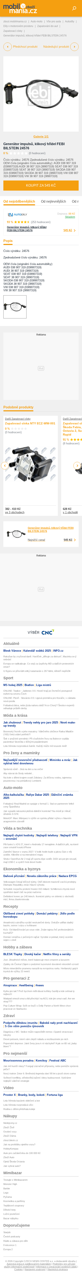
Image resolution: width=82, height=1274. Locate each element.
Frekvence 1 (9, 1245)
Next (77, 466)
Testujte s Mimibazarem (15, 1180)
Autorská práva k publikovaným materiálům (29, 1264)
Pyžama (7, 1197)
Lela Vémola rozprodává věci (18, 1105)
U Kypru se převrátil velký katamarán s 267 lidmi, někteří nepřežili (36, 671)
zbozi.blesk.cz (10, 1140)
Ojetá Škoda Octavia (14, 1161)
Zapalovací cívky (12, 30)
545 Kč (67, 230)
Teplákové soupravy (13, 1205)
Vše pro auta (53, 21)
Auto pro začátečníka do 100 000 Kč (22, 1153)
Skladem (70, 216)
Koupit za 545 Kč (41, 185)
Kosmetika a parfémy (14, 1201)
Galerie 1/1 (41, 136)
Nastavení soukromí (35, 1269)
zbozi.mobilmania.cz (15, 21)
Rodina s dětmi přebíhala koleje (19, 1109)
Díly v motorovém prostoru (18, 26)
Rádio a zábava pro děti (15, 1241)
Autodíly (69, 21)
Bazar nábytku (10, 1218)
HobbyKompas (11, 1148)
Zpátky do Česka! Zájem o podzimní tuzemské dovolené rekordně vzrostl (40, 964)
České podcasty (11, 1236)
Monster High (10, 1184)
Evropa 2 (8, 1249)
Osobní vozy (10, 1131)
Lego (5, 1192)
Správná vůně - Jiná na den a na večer (23, 769)
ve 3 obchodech (14, 512)
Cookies (18, 1269)
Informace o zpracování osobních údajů (56, 1266)
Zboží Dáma (9, 1136)
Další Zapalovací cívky (17, 418)
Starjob (7, 1232)
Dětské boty (9, 1209)
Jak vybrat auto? (12, 1166)
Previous (5, 465)
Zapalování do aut (47, 26)
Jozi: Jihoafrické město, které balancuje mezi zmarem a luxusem (36, 960)
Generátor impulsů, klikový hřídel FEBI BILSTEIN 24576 (26, 229)
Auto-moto (36, 21)
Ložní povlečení (11, 1214)
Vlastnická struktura (57, 1269)
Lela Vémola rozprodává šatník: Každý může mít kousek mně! (35, 746)
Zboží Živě (8, 1127)
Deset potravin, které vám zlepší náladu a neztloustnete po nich (35, 1039)
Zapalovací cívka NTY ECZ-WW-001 (30, 423)
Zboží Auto (8, 1157)
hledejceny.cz (10, 1123)
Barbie (6, 1188)
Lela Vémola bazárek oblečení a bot (21, 1100)
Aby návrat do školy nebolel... (18, 773)
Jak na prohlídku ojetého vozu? (19, 1144)
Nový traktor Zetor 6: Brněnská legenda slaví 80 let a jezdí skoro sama (39, 1073)
